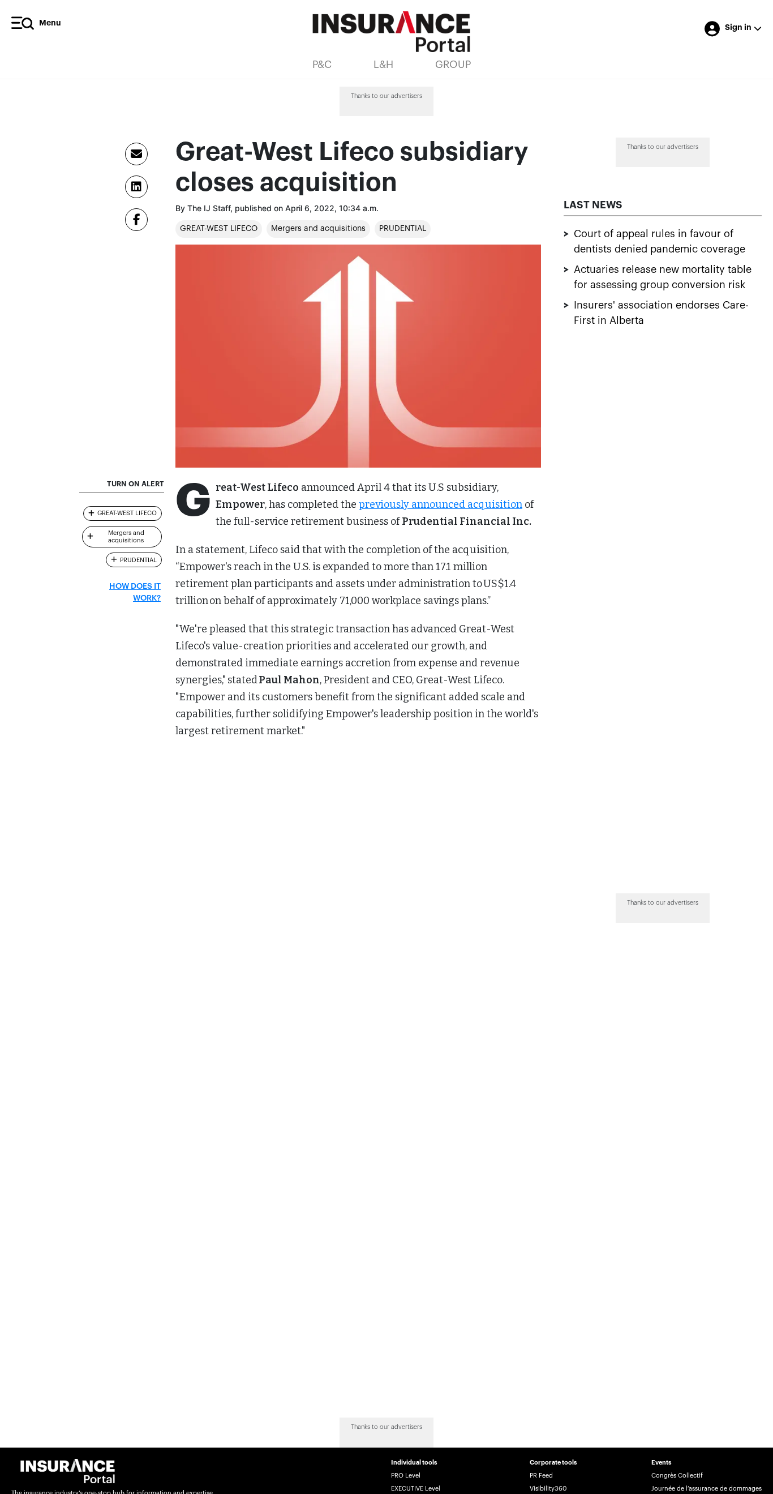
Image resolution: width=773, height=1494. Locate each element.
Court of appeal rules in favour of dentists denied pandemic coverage (659, 242)
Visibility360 (548, 1489)
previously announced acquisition (440, 504)
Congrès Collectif (677, 1475)
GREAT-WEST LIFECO (218, 229)
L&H (383, 64)
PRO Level (405, 1475)
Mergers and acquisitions (318, 229)
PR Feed (541, 1475)
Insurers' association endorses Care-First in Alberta (661, 313)
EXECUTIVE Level (415, 1489)
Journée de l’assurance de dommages (706, 1489)
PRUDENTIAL (402, 229)
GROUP (453, 64)
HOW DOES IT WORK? (135, 592)
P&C (322, 64)
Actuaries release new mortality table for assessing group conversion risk (662, 277)
